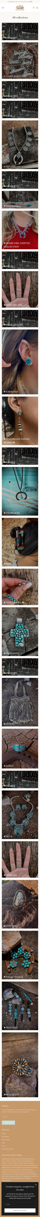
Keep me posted (20, 1210)
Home (3, 1133)
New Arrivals (6, 1139)
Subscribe (8, 1122)
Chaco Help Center (7, 1149)
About (4, 1146)
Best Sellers (5, 1136)
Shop (3, 1143)
